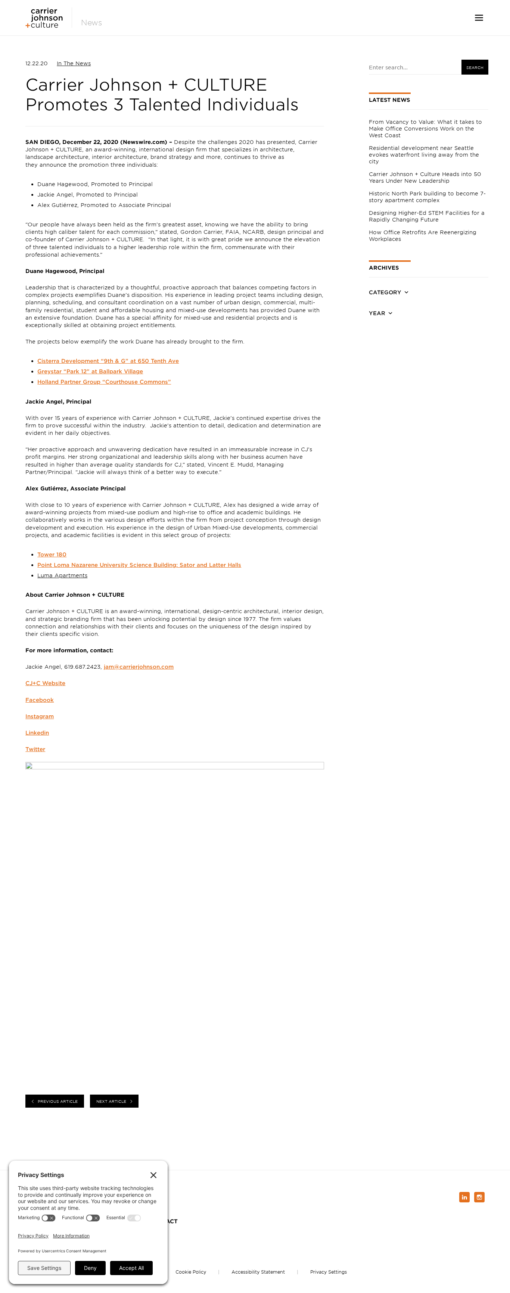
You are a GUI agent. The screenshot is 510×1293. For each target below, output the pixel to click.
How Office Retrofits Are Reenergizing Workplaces (422, 235)
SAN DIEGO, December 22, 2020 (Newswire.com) (96, 142)
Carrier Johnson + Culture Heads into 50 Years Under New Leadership (425, 177)
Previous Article (58, 1101)
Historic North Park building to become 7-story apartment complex (427, 196)
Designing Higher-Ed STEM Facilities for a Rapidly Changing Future (427, 216)
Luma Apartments (62, 575)
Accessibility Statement (258, 1272)
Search (474, 67)
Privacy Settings (328, 1272)
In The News (74, 63)
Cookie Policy (190, 1272)
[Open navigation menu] (479, 17)
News (91, 22)
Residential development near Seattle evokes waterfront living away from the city (424, 154)
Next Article (111, 1101)
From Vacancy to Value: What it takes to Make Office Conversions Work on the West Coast (425, 128)
